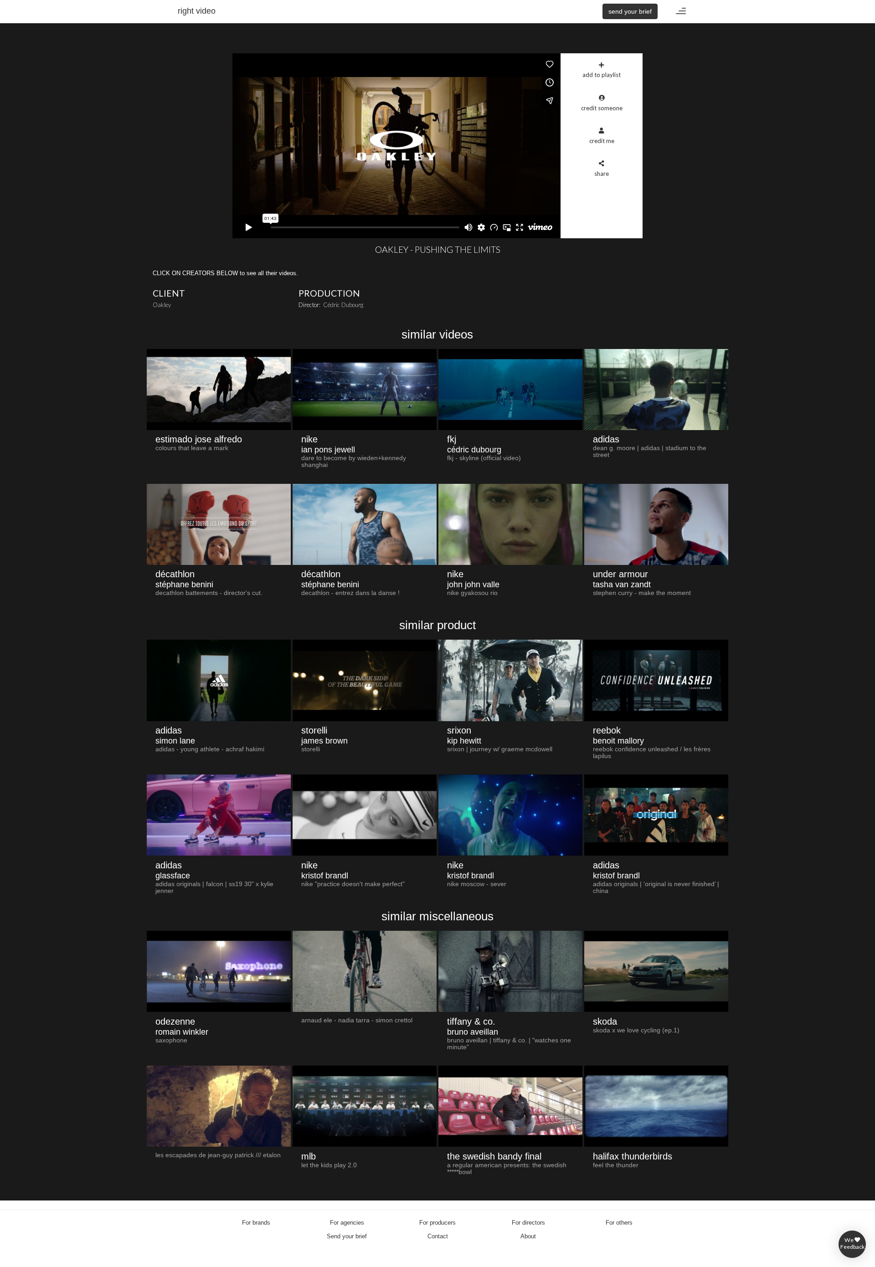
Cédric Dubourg (343, 304)
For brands (256, 1222)
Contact (437, 1236)
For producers (437, 1222)
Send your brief (347, 1236)
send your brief (630, 11)
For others (619, 1222)
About (528, 1236)
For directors (528, 1222)
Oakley (162, 304)
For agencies (347, 1222)
